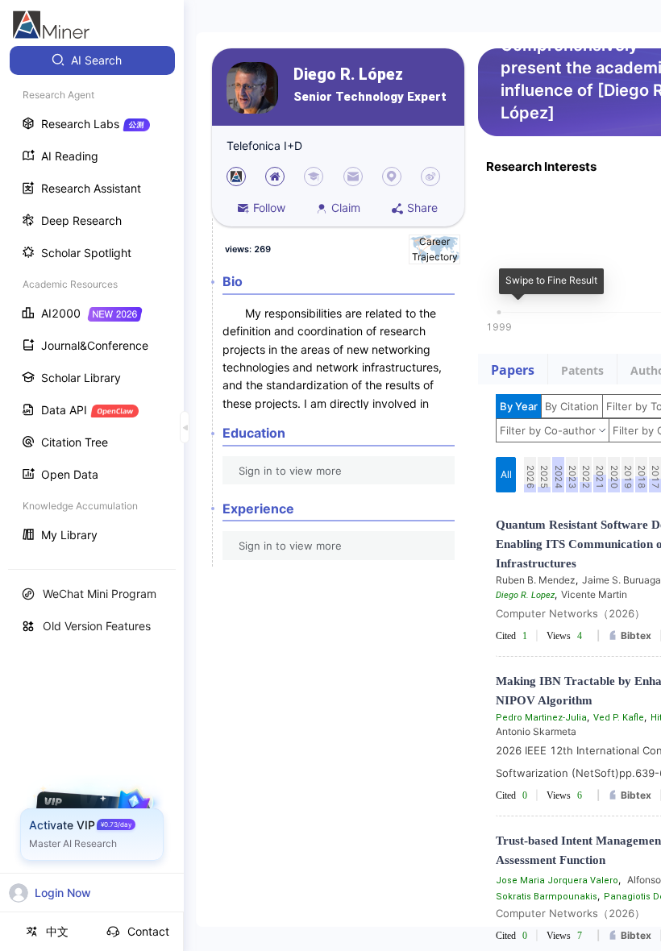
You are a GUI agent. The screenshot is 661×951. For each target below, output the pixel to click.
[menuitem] (92, 60)
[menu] (92, 299)
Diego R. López (348, 74)
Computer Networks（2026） (570, 613)
